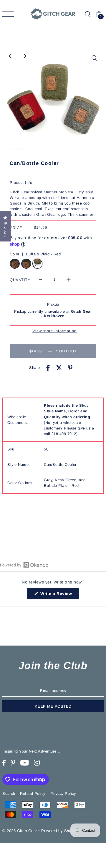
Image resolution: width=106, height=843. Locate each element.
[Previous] (10, 56)
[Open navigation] (9, 14)
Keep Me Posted (53, 706)
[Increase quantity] (69, 280)
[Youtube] (24, 763)
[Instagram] (37, 763)
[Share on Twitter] (59, 367)
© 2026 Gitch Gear (19, 831)
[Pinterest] (13, 763)
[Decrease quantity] (40, 280)
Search (8, 793)
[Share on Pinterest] (70, 367)
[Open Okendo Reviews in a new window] (24, 565)
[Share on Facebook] (48, 367)
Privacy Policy (63, 793)
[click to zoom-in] (94, 57)
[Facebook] (4, 763)
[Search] (87, 14)
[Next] (24, 56)
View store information (54, 331)
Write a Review (59, 595)
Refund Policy (32, 793)
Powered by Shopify (59, 831)
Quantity (20, 280)
